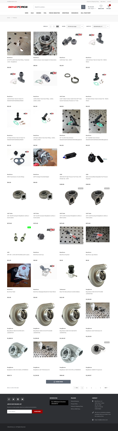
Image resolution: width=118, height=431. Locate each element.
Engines (38, 13)
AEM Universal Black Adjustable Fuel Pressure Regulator (97, 177)
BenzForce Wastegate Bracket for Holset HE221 (44, 291)
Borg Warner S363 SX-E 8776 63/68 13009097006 (94, 292)
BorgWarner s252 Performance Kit (94, 330)
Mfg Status (103, 1)
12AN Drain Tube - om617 (66, 60)
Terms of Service (75, 401)
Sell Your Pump (85, 13)
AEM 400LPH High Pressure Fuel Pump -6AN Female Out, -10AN (70, 177)
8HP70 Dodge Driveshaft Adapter (41, 176)
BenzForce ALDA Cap (38, 254)
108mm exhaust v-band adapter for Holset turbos (44, 60)
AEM (61, 174)
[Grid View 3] (54, 26)
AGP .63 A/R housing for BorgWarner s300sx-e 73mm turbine (97, 216)
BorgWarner (89, 289)
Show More (59, 382)
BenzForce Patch (11, 291)
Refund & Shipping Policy (93, 1)
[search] (83, 7)
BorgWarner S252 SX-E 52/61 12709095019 (17, 369)
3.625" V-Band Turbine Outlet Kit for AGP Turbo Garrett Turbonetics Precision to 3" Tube (71, 99)
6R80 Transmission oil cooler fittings (15, 176)
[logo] (18, 7)
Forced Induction (54, 13)
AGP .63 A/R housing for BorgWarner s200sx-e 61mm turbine (44, 216)
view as (45, 26)
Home (26, 13)
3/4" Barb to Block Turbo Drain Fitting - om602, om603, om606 (44, 138)
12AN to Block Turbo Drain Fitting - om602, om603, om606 (43, 99)
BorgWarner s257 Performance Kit (41, 369)
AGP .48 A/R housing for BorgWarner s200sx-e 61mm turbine (18, 216)
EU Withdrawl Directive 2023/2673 (58, 402)
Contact (109, 1)
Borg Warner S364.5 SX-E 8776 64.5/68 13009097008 (42, 331)
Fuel (45, 13)
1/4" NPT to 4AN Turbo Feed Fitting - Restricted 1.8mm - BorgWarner (18, 60)
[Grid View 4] (57, 26)
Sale (32, 13)
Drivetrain (65, 13)
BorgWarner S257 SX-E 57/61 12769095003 (70, 369)
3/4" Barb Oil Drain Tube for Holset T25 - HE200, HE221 (97, 99)
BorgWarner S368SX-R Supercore (94, 369)
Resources (74, 13)
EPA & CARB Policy (75, 409)
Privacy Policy (74, 403)
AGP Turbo (62, 96)
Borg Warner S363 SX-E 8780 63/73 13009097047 (15, 331)
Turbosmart (62, 289)
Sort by (88, 26)
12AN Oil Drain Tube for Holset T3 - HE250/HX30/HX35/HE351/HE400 (15, 99)
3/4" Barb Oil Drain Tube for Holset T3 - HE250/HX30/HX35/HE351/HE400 (16, 138)
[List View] (50, 26)
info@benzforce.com (12, 1)
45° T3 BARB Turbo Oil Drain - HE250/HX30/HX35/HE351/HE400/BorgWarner (97, 138)
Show (63, 26)
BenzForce (10, 57)
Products (15, 17)
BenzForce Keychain (64, 254)
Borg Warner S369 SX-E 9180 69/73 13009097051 (68, 331)
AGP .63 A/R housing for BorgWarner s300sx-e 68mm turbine (71, 216)
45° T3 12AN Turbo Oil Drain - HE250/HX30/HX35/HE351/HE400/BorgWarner (71, 138)
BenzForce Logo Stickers (92, 254)
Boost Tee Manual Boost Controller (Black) (70, 291)
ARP (8, 252)
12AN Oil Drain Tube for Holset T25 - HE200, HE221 (96, 60)
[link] (19, 43)
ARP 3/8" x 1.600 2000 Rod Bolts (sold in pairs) (18, 254)
